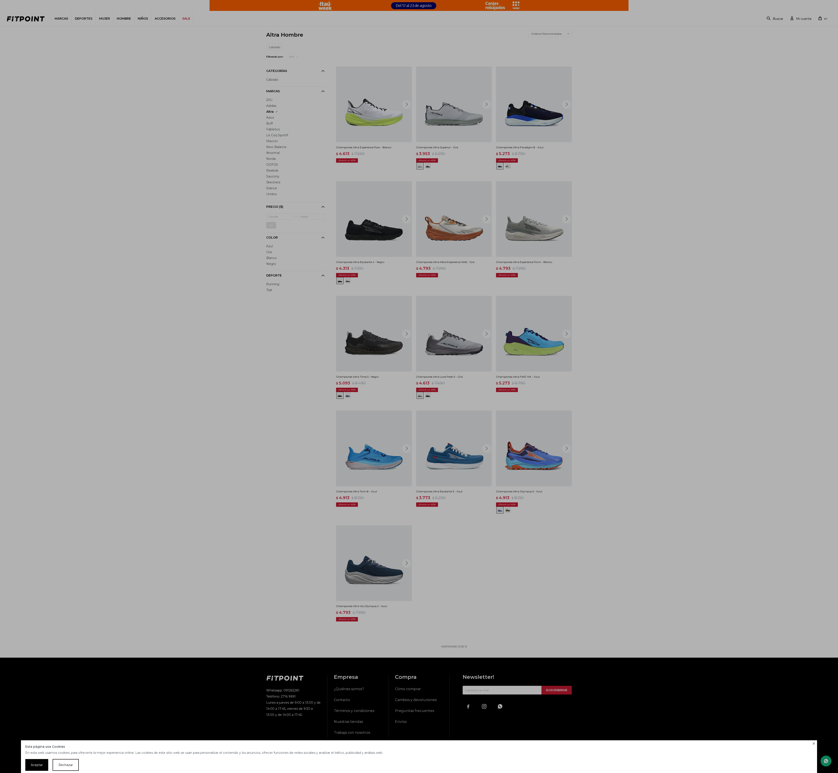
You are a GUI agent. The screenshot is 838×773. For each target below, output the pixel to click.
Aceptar (37, 765)
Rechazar (65, 765)
